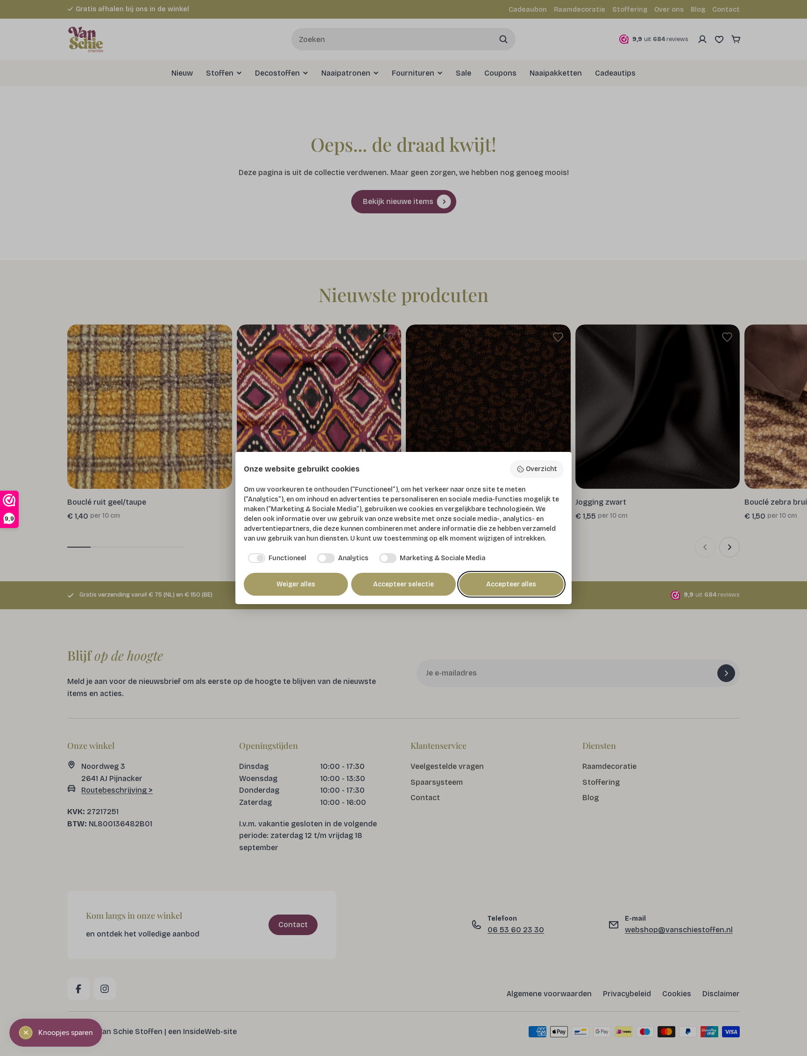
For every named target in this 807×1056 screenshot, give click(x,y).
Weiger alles (295, 584)
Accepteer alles (511, 584)
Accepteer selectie (403, 584)
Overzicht (541, 469)
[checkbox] (275, 558)
